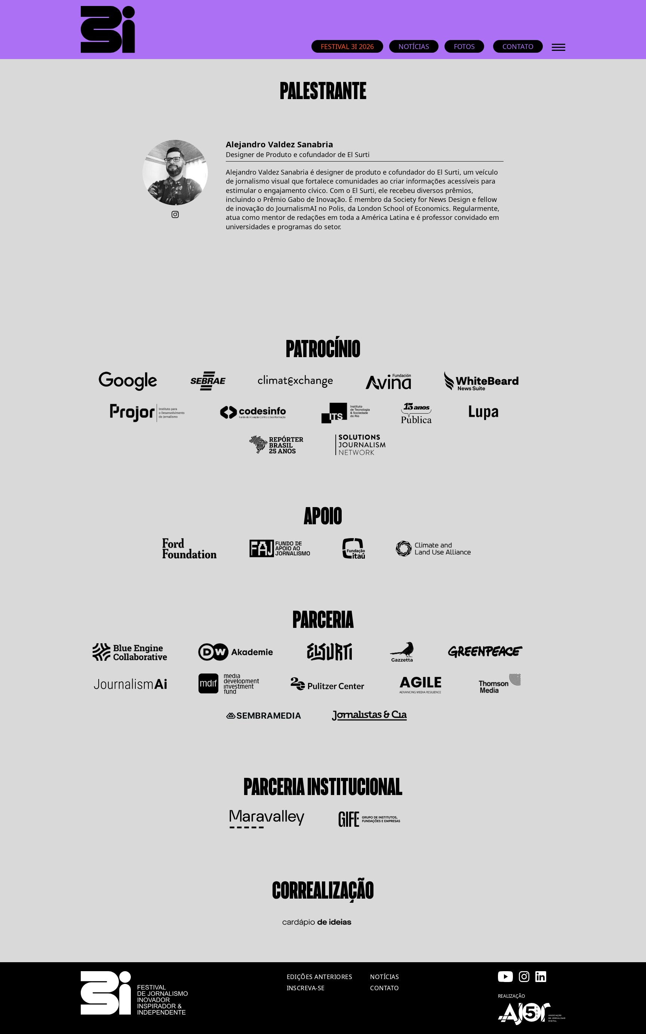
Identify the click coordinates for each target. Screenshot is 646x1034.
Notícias (414, 46)
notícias (384, 977)
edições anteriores (320, 977)
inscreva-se (306, 988)
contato (384, 988)
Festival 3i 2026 (347, 46)
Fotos (464, 46)
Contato (517, 46)
